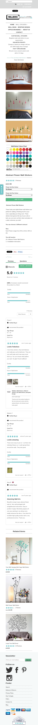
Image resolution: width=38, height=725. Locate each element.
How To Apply (9, 696)
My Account (27, 7)
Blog (7, 705)
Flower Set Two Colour (12, 193)
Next (29, 257)
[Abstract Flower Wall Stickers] (19, 77)
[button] (13, 180)
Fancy (20, 252)
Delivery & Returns (11, 690)
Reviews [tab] (11, 261)
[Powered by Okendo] (10, 267)
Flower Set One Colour (12, 187)
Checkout (27, 4)
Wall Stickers (21, 24)
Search (8, 687)
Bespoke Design (24, 27)
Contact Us (9, 702)
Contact (19, 32)
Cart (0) (20, 4)
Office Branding (14, 29)
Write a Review (25, 266)
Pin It (15, 252)
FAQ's (7, 699)
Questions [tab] (23, 261)
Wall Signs (12, 27)
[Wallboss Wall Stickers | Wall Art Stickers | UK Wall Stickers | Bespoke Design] (19, 17)
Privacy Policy (9, 693)
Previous (9, 257)
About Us (26, 29)
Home (12, 24)
